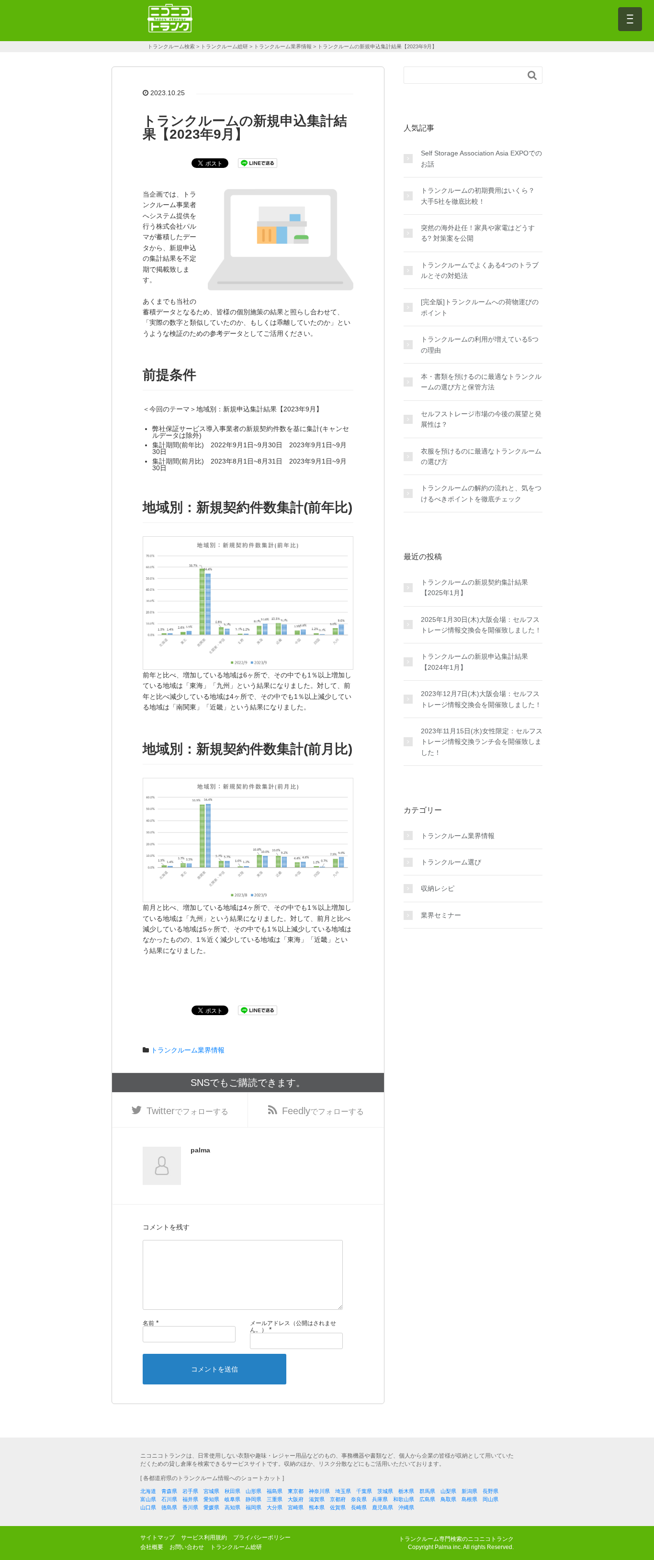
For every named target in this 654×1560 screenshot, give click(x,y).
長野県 (490, 1491)
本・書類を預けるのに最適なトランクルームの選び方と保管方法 (481, 382)
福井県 (190, 1499)
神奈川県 (319, 1491)
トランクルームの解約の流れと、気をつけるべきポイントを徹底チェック (481, 493)
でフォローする (187, 1111)
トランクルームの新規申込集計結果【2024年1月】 (474, 662)
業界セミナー (441, 915)
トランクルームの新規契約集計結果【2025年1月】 (474, 587)
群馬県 (427, 1491)
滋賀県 (317, 1499)
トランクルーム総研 (236, 1547)
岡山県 (490, 1499)
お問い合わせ (186, 1547)
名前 (148, 1323)
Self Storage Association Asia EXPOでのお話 (481, 158)
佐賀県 (338, 1507)
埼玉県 (343, 1491)
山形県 (253, 1491)
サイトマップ (157, 1537)
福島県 (274, 1491)
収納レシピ (437, 888)
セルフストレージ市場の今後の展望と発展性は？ (481, 419)
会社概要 (151, 1547)
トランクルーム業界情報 (188, 1050)
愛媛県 (211, 1507)
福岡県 (253, 1507)
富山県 (148, 1499)
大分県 (274, 1507)
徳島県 (169, 1507)
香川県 (190, 1507)
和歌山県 (403, 1499)
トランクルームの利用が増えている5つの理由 (480, 344)
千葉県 (364, 1491)
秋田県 (232, 1491)
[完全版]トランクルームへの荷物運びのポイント (480, 307)
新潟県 (469, 1491)
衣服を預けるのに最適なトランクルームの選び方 (481, 456)
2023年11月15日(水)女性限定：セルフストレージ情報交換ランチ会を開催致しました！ (481, 741)
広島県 (427, 1499)
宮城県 (211, 1491)
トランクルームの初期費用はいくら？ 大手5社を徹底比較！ (478, 196)
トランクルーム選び (451, 862)
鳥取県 (448, 1499)
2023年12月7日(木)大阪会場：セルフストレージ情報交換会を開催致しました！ (481, 699)
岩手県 (190, 1491)
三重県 (274, 1499)
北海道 (148, 1491)
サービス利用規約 (204, 1537)
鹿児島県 (382, 1507)
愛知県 (211, 1499)
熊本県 (317, 1507)
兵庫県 (380, 1499)
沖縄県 (406, 1507)
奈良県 (359, 1499)
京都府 (338, 1499)
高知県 (232, 1507)
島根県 (469, 1499)
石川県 (169, 1499)
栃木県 (406, 1491)
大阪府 (296, 1499)
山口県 (148, 1507)
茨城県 (385, 1491)
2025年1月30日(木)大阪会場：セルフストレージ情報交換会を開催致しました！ (481, 625)
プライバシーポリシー (262, 1537)
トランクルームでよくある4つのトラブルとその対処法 (480, 270)
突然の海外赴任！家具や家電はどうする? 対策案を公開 (478, 233)
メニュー (630, 19)
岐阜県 (232, 1499)
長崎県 (359, 1507)
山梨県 (448, 1491)
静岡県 (253, 1499)
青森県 (169, 1491)
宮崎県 (296, 1507)
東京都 (296, 1491)
